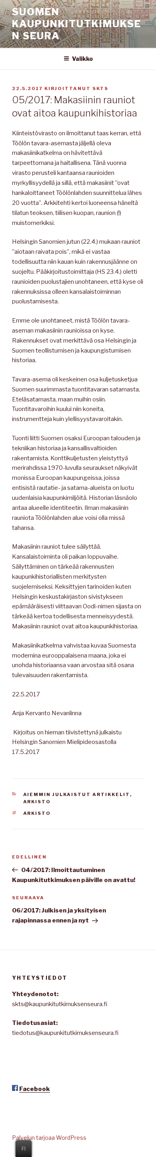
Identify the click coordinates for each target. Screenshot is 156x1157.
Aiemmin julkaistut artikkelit (76, 794)
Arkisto (37, 801)
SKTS (100, 88)
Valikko (82, 58)
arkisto (37, 813)
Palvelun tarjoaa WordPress (49, 1137)
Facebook (34, 1089)
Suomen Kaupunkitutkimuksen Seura (76, 24)
